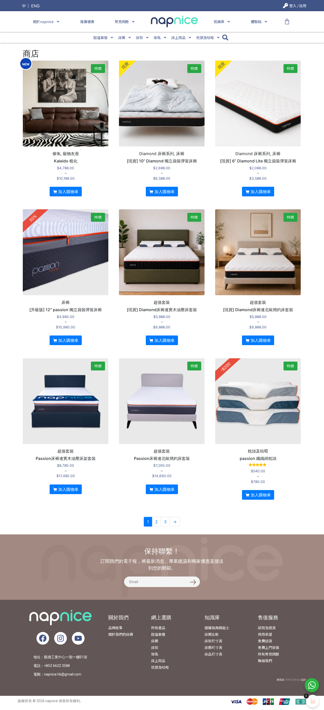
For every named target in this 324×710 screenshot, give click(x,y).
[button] (225, 37)
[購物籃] (287, 21)
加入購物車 (68, 191)
